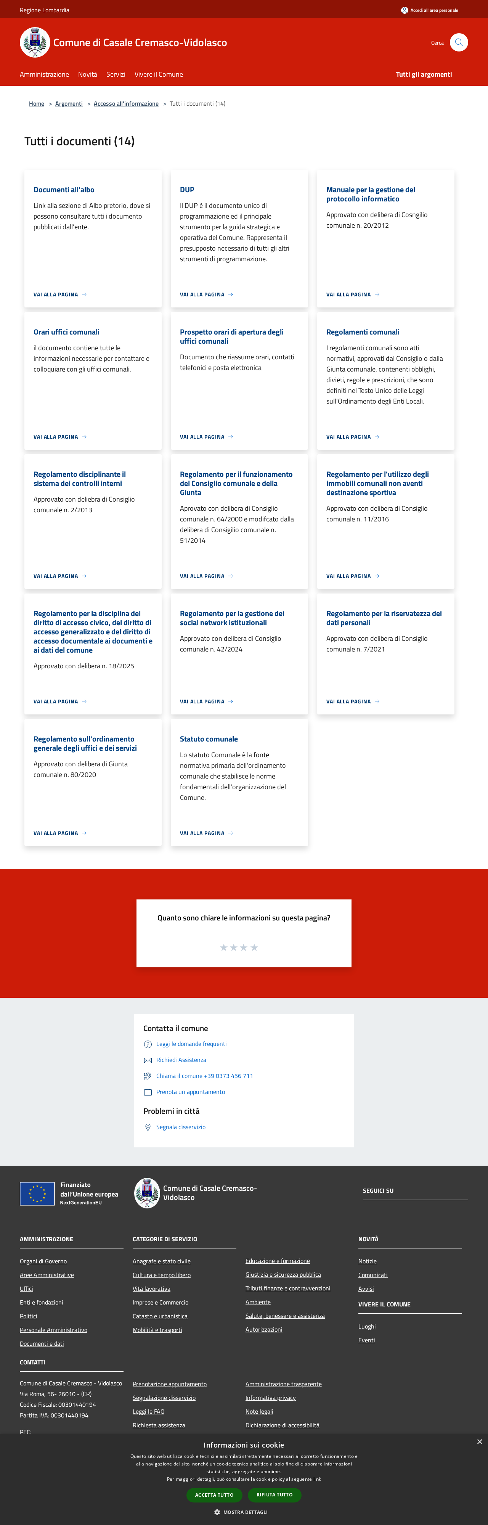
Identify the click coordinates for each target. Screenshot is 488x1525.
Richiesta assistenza (159, 1425)
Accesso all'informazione (126, 103)
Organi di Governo (43, 1261)
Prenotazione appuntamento (170, 1383)
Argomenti (69, 103)
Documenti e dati (42, 1343)
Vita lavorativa (151, 1288)
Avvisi (366, 1288)
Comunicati (373, 1274)
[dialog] (244, 1479)
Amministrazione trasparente (284, 1383)
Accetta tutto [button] (214, 1495)
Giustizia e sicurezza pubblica (283, 1274)
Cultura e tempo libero (162, 1274)
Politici (28, 1316)
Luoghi (367, 1326)
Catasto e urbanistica (160, 1316)
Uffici (26, 1288)
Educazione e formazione (278, 1260)
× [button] (479, 1442)
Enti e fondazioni (41, 1302)
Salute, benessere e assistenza (285, 1315)
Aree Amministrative (47, 1274)
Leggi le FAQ (149, 1411)
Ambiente (258, 1301)
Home (36, 103)
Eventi (366, 1340)
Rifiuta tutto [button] (275, 1494)
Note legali (259, 1411)
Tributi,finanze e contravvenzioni (288, 1288)
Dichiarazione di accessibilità (282, 1425)
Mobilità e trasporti (157, 1329)
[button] (244, 1512)
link (317, 1479)
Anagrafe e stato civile (162, 1261)
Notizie (367, 1261)
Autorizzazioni (264, 1329)
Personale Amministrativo (53, 1329)
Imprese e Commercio (160, 1302)
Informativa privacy (271, 1397)
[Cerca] (459, 42)
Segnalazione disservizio (164, 1397)
